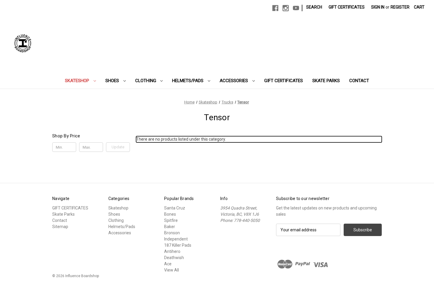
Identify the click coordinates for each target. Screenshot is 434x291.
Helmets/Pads (188, 80)
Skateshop (77, 80)
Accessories (234, 80)
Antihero (172, 251)
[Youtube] (296, 8)
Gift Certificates (347, 7)
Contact (359, 80)
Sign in (377, 7)
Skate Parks (326, 80)
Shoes (112, 80)
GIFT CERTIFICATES (283, 80)
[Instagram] (286, 8)
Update (118, 147)
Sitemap (60, 226)
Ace (168, 263)
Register (400, 7)
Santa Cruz (174, 208)
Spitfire (171, 220)
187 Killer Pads (177, 245)
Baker (169, 226)
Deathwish (174, 257)
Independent (176, 239)
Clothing (146, 80)
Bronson (172, 232)
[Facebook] (275, 8)
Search (314, 7)
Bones (170, 214)
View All (171, 270)
